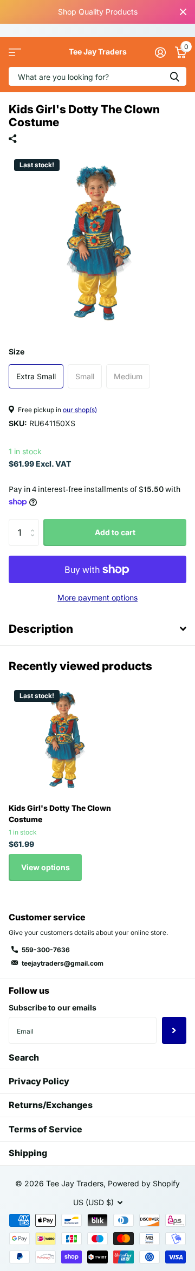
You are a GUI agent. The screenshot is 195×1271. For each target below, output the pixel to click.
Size (16, 351)
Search (24, 1057)
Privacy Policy (39, 1081)
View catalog (15, 52)
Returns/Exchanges (51, 1104)
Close (183, 12)
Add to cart (115, 532)
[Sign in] (160, 52)
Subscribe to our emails (52, 1007)
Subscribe (174, 1030)
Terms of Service (45, 1129)
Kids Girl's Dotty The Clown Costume (60, 813)
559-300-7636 (46, 950)
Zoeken (174, 76)
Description (41, 629)
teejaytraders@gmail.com (62, 963)
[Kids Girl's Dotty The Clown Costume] (64, 740)
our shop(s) (80, 410)
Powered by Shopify (144, 1183)
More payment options (97, 597)
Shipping (28, 1152)
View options (45, 867)
